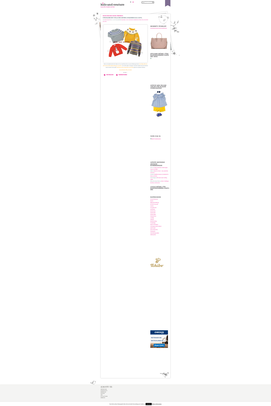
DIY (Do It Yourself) (154, 204)
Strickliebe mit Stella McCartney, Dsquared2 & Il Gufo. (122, 18)
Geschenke (152, 209)
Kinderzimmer (153, 216)
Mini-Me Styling (153, 221)
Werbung (103, 397)
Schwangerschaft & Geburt (155, 226)
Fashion (152, 206)
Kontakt (103, 393)
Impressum (103, 392)
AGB (101, 394)
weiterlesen (109, 74)
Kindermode (135, 19)
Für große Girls (153, 207)
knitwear (139, 19)
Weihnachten (153, 234)
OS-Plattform (104, 396)
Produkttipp (152, 222)
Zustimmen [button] (148, 404)
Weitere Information (157, 404)
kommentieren (123, 74)
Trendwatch (152, 231)
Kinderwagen (153, 214)
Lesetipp (152, 217)
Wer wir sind (104, 389)
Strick (105, 21)
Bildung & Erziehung (154, 202)
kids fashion (131, 19)
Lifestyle (152, 219)
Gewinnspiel (152, 212)
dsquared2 (123, 19)
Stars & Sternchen (154, 229)
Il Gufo (127, 19)
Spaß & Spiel (152, 228)
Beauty (151, 200)
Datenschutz (104, 390)
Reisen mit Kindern (154, 224)
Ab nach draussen (154, 199)
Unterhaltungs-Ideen (154, 233)
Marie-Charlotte (107, 19)
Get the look (152, 211)
